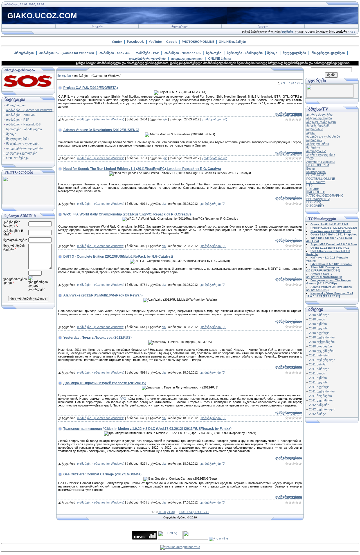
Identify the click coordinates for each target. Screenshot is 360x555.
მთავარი (97, 26)
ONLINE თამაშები (232, 41)
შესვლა (263, 26)
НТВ (309, 185)
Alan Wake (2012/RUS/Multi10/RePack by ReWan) (103, 295)
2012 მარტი (317, 413)
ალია (310, 132)
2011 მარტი (317, 364)
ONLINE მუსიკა (219, 58)
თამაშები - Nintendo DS (183, 53)
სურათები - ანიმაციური (245, 53)
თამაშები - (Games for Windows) (29, 110)
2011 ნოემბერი (320, 395)
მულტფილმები (294, 53)
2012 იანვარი (319, 404)
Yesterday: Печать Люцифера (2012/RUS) (97, 338)
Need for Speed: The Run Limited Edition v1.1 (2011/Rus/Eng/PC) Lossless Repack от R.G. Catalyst (142, 169)
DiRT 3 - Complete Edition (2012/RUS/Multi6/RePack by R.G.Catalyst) (118, 257)
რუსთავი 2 (314, 140)
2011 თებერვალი (322, 359)
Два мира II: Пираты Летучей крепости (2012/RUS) (104, 383)
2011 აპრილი (319, 368)
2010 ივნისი (318, 323)
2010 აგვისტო (319, 332)
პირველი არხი (317, 143)
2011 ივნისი (318, 377)
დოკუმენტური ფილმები (147, 58)
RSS (353, 31)
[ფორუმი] (330, 96)
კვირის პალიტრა (319, 114)
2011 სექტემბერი (322, 391)
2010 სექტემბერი (322, 337)
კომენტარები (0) (214, 119)
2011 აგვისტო (319, 386)
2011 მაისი (317, 373)
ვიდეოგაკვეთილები (186, 58)
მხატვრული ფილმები (328, 53)
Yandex (117, 41)
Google (171, 41)
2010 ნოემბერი (320, 346)
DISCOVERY (315, 205)
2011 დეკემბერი (321, 400)
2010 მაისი (317, 319)
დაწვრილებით (288, 114)
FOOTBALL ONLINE (320, 178)
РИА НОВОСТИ (317, 165)
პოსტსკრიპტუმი (318, 125)
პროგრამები (24, 53)
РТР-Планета (315, 182)
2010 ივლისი (318, 328)
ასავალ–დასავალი (321, 121)
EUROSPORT (316, 175)
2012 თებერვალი (322, 409)
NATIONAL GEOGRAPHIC (324, 195)
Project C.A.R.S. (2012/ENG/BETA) (90, 88)
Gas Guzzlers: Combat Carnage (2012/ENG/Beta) (102, 474)
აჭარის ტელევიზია (320, 154)
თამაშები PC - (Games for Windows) (66, 53)
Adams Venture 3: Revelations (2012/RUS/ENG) (101, 130)
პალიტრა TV (316, 151)
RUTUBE (312, 188)
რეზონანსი (314, 129)
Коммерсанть (316, 172)
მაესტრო (313, 147)
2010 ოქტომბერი (322, 341)
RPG (123, 398)
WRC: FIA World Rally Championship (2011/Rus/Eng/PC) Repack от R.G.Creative (127, 214)
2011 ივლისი (318, 382)
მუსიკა (272, 53)
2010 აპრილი (319, 314)
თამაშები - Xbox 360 (115, 53)
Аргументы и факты (320, 161)
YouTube (155, 41)
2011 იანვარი (319, 355)
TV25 (310, 158)
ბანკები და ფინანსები (323, 136)
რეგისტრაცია (180, 26)
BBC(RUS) (313, 202)
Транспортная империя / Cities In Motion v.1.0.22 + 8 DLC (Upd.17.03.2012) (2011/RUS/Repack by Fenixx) (147, 429)
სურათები (213, 53)
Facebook (135, 41)
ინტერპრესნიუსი (319, 118)
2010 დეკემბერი (321, 350)
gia (165, 119)
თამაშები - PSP (147, 53)
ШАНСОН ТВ (315, 192)
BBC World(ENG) (318, 199)
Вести (310, 168)
